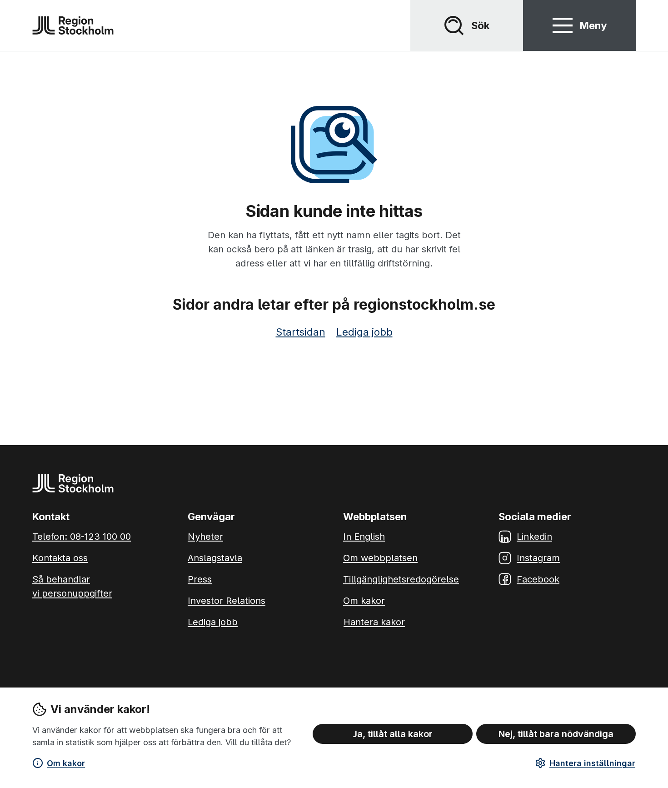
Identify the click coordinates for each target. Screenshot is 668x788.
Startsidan (300, 332)
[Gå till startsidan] (73, 25)
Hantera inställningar (592, 763)
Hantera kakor (374, 622)
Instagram (538, 557)
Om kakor (66, 763)
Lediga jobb (364, 332)
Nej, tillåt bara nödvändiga (556, 733)
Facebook (538, 579)
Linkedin (534, 536)
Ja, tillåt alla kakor (393, 733)
